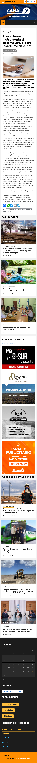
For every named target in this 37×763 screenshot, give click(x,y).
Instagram (5, 742)
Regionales (17, 246)
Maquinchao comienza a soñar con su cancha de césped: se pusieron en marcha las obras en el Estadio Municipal (18, 591)
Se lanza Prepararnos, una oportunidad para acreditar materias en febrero (17, 290)
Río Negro (29, 209)
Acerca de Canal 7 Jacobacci (12, 729)
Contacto (5, 734)
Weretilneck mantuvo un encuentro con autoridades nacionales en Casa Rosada (18, 630)
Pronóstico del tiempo (8, 343)
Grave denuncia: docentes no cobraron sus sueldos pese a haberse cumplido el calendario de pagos (17, 251)
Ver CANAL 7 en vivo (13, 691)
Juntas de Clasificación (19, 209)
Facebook (5, 738)
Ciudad (5, 246)
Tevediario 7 (8, 710)
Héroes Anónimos (10, 704)
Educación (7, 32)
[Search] (34, 22)
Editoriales (8, 716)
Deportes (5, 586)
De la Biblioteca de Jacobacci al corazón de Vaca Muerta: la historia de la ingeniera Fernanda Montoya (18, 511)
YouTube (5, 746)
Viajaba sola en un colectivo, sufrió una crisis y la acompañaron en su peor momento (17, 551)
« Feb (3, 680)
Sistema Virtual (7, 211)
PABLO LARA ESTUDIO (22, 758)
